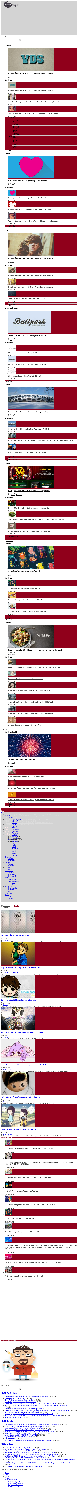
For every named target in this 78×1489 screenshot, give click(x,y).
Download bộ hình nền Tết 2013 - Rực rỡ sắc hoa (26, 776)
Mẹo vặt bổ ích (17, 819)
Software (15, 841)
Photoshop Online (11, 1480)
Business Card (13, 888)
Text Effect (15, 829)
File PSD (15, 848)
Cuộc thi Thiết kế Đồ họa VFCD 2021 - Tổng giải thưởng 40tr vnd (27, 1430)
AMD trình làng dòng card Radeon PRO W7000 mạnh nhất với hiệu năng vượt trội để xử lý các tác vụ (39, 1463)
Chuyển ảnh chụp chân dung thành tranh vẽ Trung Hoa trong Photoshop (34, 102)
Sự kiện (10, 1421)
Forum (7, 829)
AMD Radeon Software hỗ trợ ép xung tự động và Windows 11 (26, 1449)
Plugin (14, 852)
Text (11, 77)
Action (14, 845)
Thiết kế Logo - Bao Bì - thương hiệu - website (20, 1402)
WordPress (12, 879)
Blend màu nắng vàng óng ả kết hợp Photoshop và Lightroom (30, 287)
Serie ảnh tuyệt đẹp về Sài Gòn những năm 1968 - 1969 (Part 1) (30, 713)
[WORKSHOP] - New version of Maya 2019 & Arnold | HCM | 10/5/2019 (28, 1440)
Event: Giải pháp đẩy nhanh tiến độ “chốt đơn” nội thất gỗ (24, 1428)
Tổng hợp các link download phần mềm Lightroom (26, 298)
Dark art (15, 826)
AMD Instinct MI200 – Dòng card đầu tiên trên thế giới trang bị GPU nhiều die (30, 1456)
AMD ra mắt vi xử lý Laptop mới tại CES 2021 (20, 1451)
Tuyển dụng (12, 1393)
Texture (15, 149)
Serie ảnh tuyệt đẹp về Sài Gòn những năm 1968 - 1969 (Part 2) (30, 702)
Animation (15, 836)
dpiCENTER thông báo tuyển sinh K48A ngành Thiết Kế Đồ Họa (26, 819)
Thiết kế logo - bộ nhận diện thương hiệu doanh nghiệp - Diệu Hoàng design (30, 1403)
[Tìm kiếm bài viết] (9, 807)
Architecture (9, 381)
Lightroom (8, 228)
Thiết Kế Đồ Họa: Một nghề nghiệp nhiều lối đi (20, 821)
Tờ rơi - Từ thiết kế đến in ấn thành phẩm (18, 1447)
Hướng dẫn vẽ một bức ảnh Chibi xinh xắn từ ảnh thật (20, 1097)
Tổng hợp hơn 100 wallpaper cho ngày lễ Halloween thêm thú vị (31, 800)
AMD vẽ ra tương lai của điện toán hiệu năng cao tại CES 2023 (26, 1466)
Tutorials (11, 117)
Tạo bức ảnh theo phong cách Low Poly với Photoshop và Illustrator (33, 113)
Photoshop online (14, 1481)
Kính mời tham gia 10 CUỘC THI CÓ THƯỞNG (21, 1435)
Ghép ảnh (15, 828)
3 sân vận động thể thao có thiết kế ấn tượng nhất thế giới (29, 412)
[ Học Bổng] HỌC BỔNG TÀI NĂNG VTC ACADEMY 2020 (24, 1433)
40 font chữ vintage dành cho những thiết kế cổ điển (27, 336)
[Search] (1, 845)
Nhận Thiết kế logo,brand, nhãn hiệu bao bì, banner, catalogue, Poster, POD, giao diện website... (37, 1405)
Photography (9, 620)
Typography (9, 305)
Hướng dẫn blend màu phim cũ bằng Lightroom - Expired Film (30, 258)
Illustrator (8, 150)
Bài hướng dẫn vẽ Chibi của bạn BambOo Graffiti (18, 1000)
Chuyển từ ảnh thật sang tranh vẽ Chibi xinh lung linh (20, 1129)
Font (11, 340)
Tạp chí (10, 1444)
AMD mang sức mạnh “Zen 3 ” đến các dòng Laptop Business (25, 1458)
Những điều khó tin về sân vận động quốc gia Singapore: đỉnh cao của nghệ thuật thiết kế (40, 440)
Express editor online (15, 840)
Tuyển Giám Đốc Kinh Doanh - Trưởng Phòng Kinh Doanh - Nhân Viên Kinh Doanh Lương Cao (37, 1410)
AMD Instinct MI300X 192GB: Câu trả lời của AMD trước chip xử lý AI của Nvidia (32, 1425)
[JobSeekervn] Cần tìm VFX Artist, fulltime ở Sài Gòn (22, 1412)
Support (7, 833)
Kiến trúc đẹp (13, 416)
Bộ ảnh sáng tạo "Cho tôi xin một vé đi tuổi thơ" (25, 725)
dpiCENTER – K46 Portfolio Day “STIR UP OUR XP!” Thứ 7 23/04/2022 (30, 1148)
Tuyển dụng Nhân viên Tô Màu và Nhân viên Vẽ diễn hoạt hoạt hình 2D (29, 1414)
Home (7, 828)
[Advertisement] (39, 22)
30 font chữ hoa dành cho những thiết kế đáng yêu (26, 353)
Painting (15, 833)
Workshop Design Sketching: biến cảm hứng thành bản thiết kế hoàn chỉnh (30, 1431)
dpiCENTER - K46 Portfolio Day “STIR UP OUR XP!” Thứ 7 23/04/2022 (29, 814)
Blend (14, 824)
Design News (7, 1069)
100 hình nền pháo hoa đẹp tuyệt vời (21, 759)
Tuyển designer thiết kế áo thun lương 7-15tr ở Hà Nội (24, 1276)
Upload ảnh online (14, 1486)
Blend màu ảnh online (15, 1483)
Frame (14, 850)
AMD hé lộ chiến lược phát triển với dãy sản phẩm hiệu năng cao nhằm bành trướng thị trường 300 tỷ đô (40, 1459)
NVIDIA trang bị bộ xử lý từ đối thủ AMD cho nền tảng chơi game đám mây (30, 1452)
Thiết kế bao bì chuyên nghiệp (15, 1398)
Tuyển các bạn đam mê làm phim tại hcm (18, 1437)
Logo (10, 891)
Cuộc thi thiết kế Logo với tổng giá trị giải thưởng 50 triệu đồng (26, 1426)
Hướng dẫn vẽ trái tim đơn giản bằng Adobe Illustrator (27, 181)
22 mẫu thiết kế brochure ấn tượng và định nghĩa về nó (28, 611)
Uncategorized (14, 972)
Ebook (14, 843)
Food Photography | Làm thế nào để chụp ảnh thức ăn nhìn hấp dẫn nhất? (35, 650)
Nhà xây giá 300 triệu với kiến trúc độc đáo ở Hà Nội (27, 452)
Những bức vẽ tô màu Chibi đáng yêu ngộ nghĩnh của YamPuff (23, 1065)
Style (14, 853)
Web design (19, 495)
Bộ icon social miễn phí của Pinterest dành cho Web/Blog (29, 531)
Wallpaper (12, 763)
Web (7, 460)
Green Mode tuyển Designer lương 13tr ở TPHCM (22, 1232)
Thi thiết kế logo (10, 1438)
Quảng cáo (12, 495)
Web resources (13, 881)
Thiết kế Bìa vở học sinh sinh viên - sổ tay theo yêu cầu (23, 1409)
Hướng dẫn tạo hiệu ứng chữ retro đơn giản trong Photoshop (30, 73)
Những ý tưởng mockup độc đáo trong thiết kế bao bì (27, 600)
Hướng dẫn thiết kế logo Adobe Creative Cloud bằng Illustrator (31, 209)
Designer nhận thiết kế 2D (13, 1417)
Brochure (11, 890)
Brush (14, 847)
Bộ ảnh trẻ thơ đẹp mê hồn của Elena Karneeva (25, 679)
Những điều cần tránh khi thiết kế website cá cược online (29, 491)
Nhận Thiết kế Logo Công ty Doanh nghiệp (19, 1400)
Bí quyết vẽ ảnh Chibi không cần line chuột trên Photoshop (22, 968)
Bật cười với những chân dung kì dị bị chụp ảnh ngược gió (29, 690)
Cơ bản (14, 823)
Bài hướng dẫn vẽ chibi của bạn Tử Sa (15, 935)
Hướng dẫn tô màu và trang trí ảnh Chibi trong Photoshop (22, 1032)
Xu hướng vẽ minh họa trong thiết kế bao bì (24, 571)
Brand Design (9, 541)
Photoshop (9, 43)
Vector (15, 539)
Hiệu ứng (15, 831)
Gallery (8, 729)
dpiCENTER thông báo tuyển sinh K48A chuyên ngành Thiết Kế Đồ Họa (29, 823)
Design (14, 835)
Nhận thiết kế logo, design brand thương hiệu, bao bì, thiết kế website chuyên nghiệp (33, 1415)
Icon (13, 883)
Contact (7, 831)
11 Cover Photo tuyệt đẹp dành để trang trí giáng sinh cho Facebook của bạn (36, 519)
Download (12, 226)
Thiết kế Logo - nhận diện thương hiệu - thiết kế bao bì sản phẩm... (27, 1396)
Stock (10, 896)
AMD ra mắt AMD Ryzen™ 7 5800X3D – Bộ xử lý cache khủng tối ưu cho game (31, 1454)
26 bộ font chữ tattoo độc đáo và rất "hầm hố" (24, 376)
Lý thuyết (15, 821)
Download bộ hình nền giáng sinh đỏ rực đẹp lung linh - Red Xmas (32, 788)
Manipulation (16, 134)
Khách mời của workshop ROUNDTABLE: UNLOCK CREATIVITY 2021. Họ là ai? (33, 1262)
